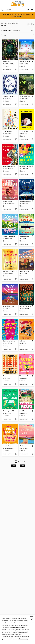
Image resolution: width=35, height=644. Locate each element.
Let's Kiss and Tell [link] (8, 306)
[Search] (2, 9)
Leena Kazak (8, 98)
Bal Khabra (23, 343)
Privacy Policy (23, 621)
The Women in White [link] (9, 271)
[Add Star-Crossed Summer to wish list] (32, 454)
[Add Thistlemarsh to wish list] (16, 69)
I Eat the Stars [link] (7, 131)
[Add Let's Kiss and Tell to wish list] (16, 314)
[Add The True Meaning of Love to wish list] (32, 209)
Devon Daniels (24, 448)
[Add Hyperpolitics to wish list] (32, 139)
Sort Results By (6, 30)
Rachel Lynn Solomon (10, 203)
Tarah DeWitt (24, 273)
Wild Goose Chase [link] (25, 376)
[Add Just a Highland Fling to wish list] (16, 419)
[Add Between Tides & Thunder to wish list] (16, 104)
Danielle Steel (24, 203)
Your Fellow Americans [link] (9, 166)
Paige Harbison (8, 343)
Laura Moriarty (24, 168)
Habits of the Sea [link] (24, 96)
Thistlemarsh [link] (7, 61)
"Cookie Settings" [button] (23, 632)
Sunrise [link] (5, 376)
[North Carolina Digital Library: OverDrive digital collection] (17, 4)
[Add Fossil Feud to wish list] (32, 419)
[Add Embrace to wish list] (32, 349)
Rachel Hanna (24, 63)
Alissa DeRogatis (9, 448)
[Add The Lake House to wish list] (32, 244)
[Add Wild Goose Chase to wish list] (32, 384)
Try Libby (6, 14)
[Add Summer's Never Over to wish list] (32, 314)
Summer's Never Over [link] (25, 306)
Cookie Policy (23, 639)
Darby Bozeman (25, 308)
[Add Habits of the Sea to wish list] (32, 104)
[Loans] (28, 10)
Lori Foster (23, 238)
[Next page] (24, 461)
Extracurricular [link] (7, 201)
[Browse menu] (32, 9)
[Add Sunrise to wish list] (16, 384)
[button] (29, 25)
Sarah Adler (24, 378)
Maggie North (24, 413)
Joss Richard (8, 308)
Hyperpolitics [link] (23, 131)
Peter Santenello (9, 168)
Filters (4, 35)
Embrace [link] (22, 341)
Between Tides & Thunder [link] (9, 96)
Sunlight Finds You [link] (25, 166)
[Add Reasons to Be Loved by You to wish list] (16, 244)
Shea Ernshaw (24, 98)
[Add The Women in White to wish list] (16, 279)
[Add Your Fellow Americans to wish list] (16, 174)
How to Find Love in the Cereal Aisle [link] (9, 446)
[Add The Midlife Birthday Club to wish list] (32, 69)
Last (22, 465)
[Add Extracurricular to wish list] (16, 209)
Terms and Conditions (9, 621)
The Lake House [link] (24, 236)
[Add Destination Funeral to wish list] (16, 349)
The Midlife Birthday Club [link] (25, 61)
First (14, 465)
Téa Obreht (7, 378)
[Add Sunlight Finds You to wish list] (32, 174)
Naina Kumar (8, 413)
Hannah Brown (8, 238)
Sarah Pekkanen (9, 273)
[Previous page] (12, 461)
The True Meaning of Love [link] (25, 201)
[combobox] (13, 10)
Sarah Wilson (8, 133)
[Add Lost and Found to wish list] (32, 279)
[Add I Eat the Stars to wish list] (16, 139)
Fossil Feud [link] (22, 411)
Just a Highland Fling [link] (9, 411)
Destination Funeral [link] (9, 341)
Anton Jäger (24, 133)
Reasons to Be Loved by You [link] (9, 236)
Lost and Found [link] (24, 271)
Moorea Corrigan (9, 63)
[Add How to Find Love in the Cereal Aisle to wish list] (16, 454)
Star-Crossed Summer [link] (25, 446)
